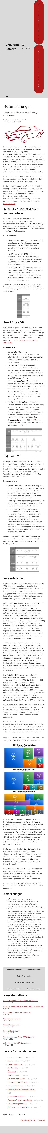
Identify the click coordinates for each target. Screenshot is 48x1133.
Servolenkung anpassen (17, 1104)
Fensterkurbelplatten (11, 1025)
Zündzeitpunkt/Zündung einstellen (21, 1089)
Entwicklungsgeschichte (17, 1082)
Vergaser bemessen (15, 1086)
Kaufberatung (13, 1075)
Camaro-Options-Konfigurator (39, 69)
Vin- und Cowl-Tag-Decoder (39, 22)
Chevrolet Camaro (15, 1057)
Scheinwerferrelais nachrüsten (20, 1100)
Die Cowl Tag (13, 1068)
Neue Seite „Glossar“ (11, 1031)
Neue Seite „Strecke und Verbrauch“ (17, 1013)
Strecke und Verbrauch (16, 1096)
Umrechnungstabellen (16, 1079)
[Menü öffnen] (7, 97)
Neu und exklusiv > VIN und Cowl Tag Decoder (20, 1000)
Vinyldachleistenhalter (12, 1019)
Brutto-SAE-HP (9, 203)
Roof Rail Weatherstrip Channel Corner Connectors (23, 1007)
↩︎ (41, 907)
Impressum (41, 1120)
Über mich (12, 1071)
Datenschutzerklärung (27, 1120)
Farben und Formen (15, 1064)
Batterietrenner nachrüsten (18, 1107)
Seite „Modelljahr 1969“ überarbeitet (17, 1043)
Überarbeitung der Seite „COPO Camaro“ (18, 1037)
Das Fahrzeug (13, 1061)
